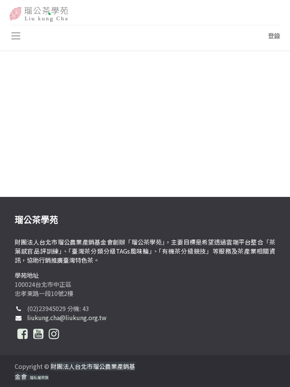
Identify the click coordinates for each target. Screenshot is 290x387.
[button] (274, 35)
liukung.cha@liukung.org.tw (66, 317)
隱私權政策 (39, 377)
